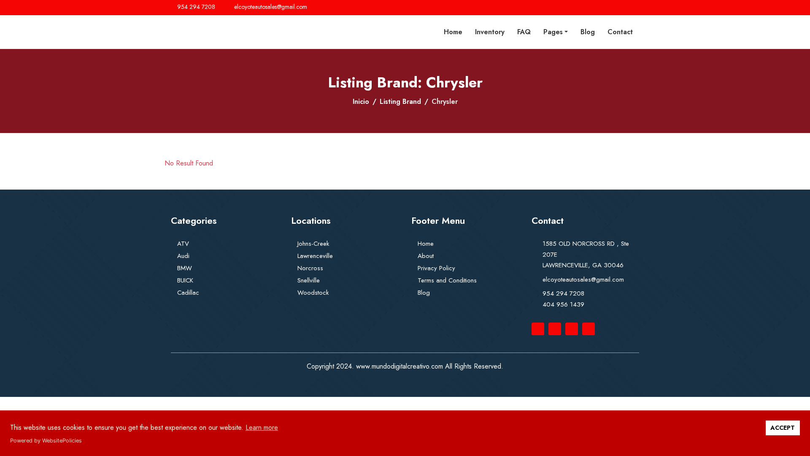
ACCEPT (782, 427)
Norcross (310, 268)
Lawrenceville (315, 256)
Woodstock (313, 292)
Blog (587, 32)
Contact (620, 32)
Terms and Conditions (447, 280)
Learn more (262, 427)
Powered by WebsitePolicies (46, 440)
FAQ (524, 32)
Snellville (308, 280)
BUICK (185, 280)
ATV (183, 243)
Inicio (361, 101)
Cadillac (188, 292)
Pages (553, 32)
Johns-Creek (313, 243)
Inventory (490, 32)
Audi (183, 256)
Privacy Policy (436, 268)
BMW (184, 268)
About (426, 256)
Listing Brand (400, 101)
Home (453, 32)
